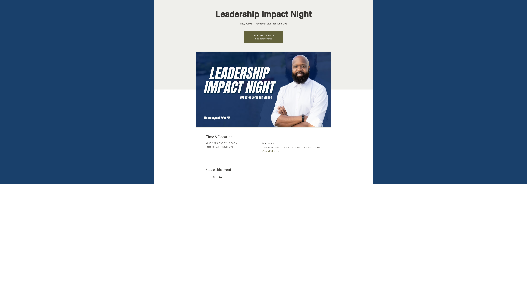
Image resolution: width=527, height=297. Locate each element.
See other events (263, 38)
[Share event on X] (213, 177)
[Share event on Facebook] (207, 177)
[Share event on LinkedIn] (220, 177)
